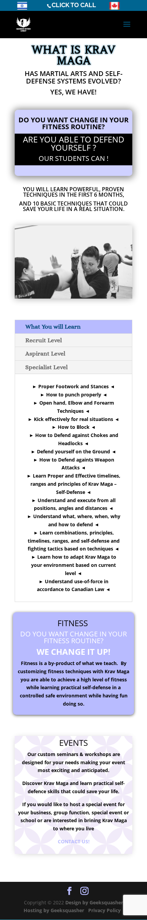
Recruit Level (43, 340)
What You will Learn (53, 326)
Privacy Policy (105, 910)
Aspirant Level (45, 353)
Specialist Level (46, 367)
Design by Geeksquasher (94, 902)
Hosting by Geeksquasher (54, 910)
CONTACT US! (74, 841)
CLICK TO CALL (74, 5)
